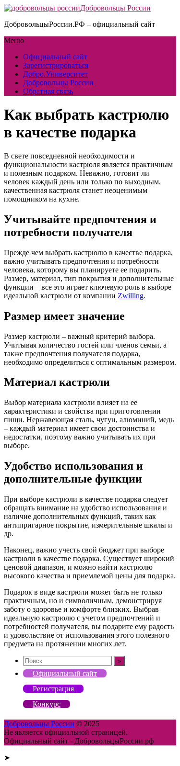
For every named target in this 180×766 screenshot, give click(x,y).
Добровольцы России (115, 8)
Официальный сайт (55, 57)
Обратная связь (48, 91)
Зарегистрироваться (55, 65)
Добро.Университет (55, 74)
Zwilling (131, 296)
